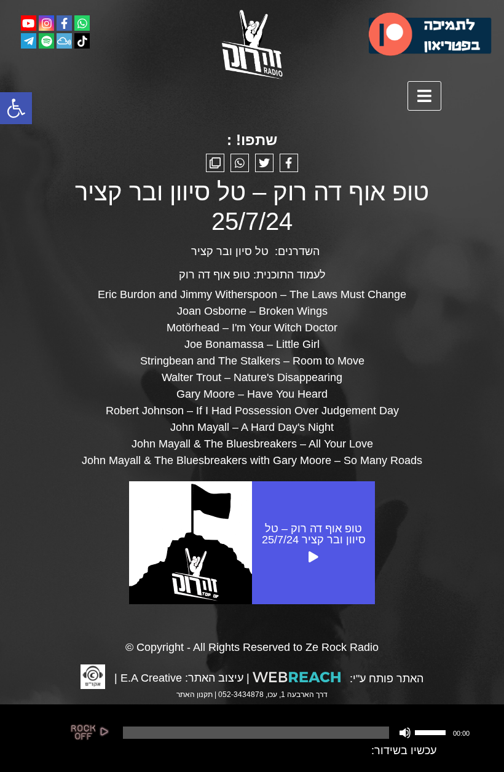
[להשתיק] (405, 733)
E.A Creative (151, 678)
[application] (295, 732)
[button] (16, 108)
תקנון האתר (194, 694)
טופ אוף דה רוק (214, 275)
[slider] (432, 731)
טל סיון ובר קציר (230, 251)
